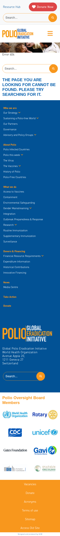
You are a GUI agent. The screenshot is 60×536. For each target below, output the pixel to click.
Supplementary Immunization (19, 236)
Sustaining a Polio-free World (19, 118)
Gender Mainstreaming (15, 208)
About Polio (9, 144)
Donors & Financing (14, 251)
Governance (9, 129)
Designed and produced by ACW (30, 534)
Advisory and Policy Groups (18, 135)
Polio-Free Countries (14, 177)
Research (8, 225)
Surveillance (10, 241)
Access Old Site (30, 528)
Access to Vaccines (14, 191)
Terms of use (30, 510)
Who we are (10, 108)
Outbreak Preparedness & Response (23, 219)
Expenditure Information (16, 261)
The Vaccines (10, 166)
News (6, 282)
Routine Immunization (15, 230)
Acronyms (30, 502)
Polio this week (11, 155)
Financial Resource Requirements (21, 256)
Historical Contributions (16, 267)
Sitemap (30, 519)
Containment (10, 197)
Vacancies (30, 484)
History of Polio (11, 171)
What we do (9, 187)
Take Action (9, 297)
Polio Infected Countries (16, 149)
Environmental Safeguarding (19, 202)
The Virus (8, 160)
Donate (7, 306)
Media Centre (10, 287)
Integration (9, 214)
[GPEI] (27, 333)
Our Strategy (10, 112)
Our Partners (10, 124)
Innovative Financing (14, 272)
